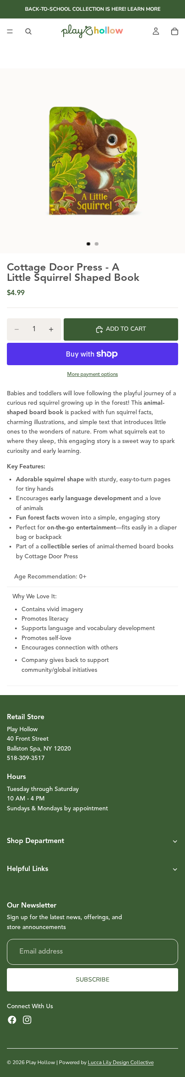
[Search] (28, 31)
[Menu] (10, 31)
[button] (92, 841)
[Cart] (174, 31)
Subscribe (92, 979)
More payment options (92, 374)
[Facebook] (12, 1020)
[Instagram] (27, 1020)
